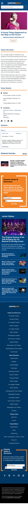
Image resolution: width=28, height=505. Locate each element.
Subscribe (14, 204)
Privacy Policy (9, 497)
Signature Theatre (8, 110)
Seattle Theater (14, 342)
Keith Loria (5, 133)
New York (14, 417)
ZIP (4, 201)
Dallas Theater (14, 381)
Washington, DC (19, 37)
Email (5, 196)
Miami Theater (14, 332)
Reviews (18, 133)
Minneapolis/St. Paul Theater (14, 348)
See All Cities (14, 352)
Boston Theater (14, 325)
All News (14, 410)
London (14, 420)
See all (25, 154)
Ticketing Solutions (14, 443)
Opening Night (14, 365)
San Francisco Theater (14, 339)
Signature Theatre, (8, 37)
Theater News (14, 358)
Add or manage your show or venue (14, 436)
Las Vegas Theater (14, 329)
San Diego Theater (14, 397)
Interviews (14, 368)
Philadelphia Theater (14, 335)
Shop (14, 430)
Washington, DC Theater (14, 345)
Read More (5, 146)
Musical (13, 41)
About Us (14, 440)
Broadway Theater (14, 316)
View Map (6, 117)
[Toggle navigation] (1, 3)
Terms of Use (17, 497)
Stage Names (14, 427)
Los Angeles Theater (14, 322)
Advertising (14, 433)
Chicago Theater (14, 319)
